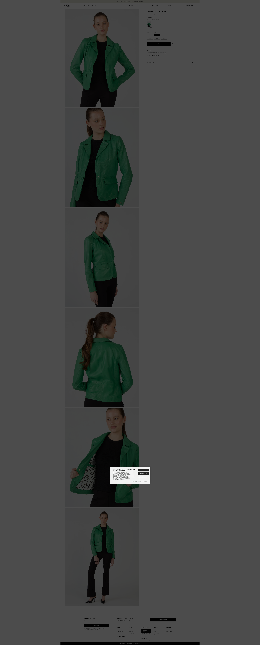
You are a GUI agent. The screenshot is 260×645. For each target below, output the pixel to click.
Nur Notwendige (143, 473)
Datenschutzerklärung (136, 481)
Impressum (145, 481)
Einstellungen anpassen (142, 476)
